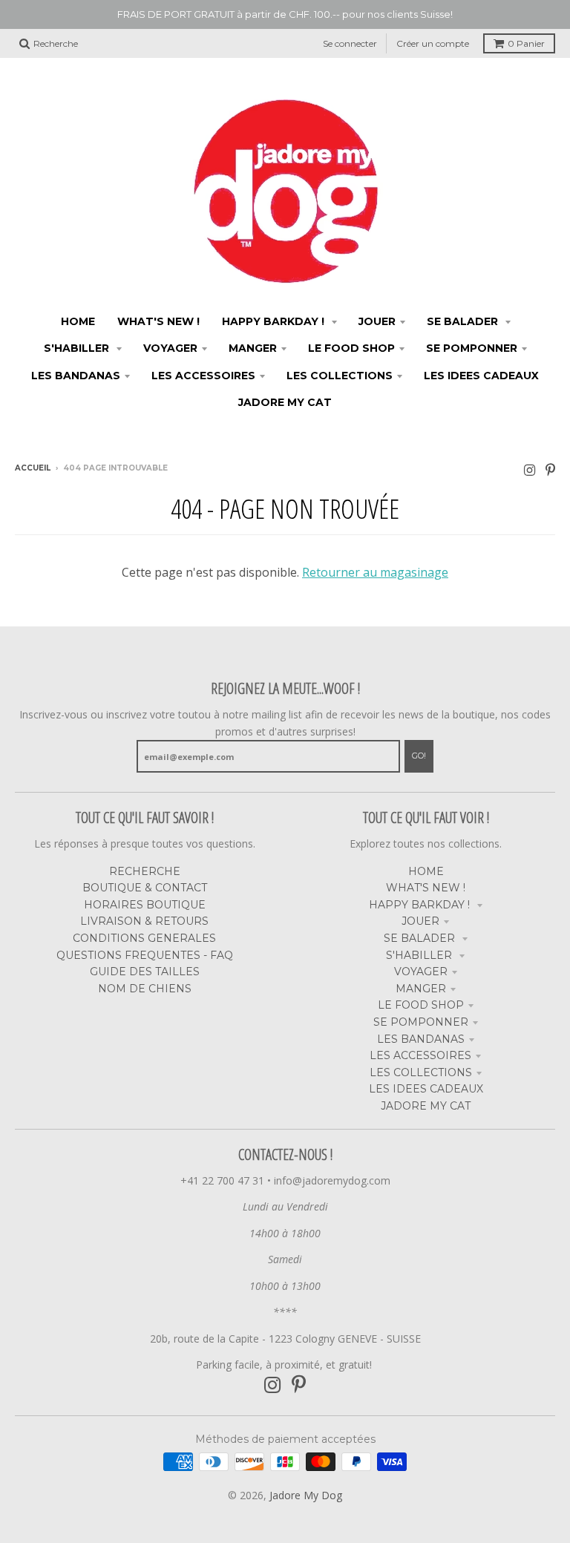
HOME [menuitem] (78, 321)
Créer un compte (432, 43)
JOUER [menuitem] (377, 321)
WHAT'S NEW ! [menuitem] (158, 321)
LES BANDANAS (421, 1039)
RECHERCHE (144, 871)
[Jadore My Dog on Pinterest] (550, 469)
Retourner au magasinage (375, 572)
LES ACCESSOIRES (420, 1055)
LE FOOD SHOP (421, 1005)
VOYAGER (421, 971)
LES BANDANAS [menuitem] (75, 375)
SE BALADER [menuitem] (464, 321)
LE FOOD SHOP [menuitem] (351, 348)
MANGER (421, 988)
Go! (419, 755)
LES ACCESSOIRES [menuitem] (203, 375)
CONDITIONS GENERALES (144, 938)
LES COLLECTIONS (421, 1072)
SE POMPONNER (420, 1022)
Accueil (32, 468)
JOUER (420, 921)
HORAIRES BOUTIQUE (145, 904)
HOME (426, 871)
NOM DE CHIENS (144, 988)
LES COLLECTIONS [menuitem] (339, 375)
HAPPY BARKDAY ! (421, 904)
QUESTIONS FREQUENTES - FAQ (144, 955)
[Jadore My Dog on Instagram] (529, 469)
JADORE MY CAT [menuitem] (285, 402)
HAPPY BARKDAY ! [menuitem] (274, 321)
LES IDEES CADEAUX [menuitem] (481, 375)
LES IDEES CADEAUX (426, 1088)
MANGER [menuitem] (253, 348)
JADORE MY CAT (426, 1106)
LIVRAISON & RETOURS (144, 921)
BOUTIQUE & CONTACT (144, 887)
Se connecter (350, 43)
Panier (526, 43)
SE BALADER (421, 938)
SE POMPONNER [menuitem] (471, 348)
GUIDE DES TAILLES (145, 971)
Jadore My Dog (305, 1495)
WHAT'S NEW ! (425, 887)
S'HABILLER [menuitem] (78, 348)
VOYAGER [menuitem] (170, 348)
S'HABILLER (420, 955)
